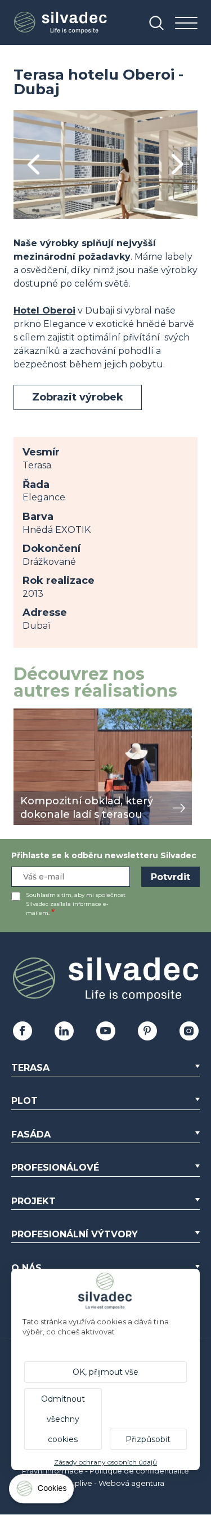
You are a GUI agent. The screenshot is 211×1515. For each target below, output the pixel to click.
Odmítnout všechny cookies (63, 1419)
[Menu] (186, 24)
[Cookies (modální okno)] (42, 1491)
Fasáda (31, 1134)
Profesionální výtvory (74, 1234)
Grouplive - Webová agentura (110, 1483)
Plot (24, 1100)
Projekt (33, 1201)
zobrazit (32, 714)
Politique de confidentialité (139, 1470)
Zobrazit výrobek (77, 397)
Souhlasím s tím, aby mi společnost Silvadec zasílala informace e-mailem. (75, 904)
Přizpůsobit (147, 1439)
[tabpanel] (105, 164)
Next (177, 164)
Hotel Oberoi (44, 310)
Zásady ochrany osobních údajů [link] (105, 1462)
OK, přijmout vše (105, 1372)
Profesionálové (55, 1167)
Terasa (30, 1067)
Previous (33, 164)
